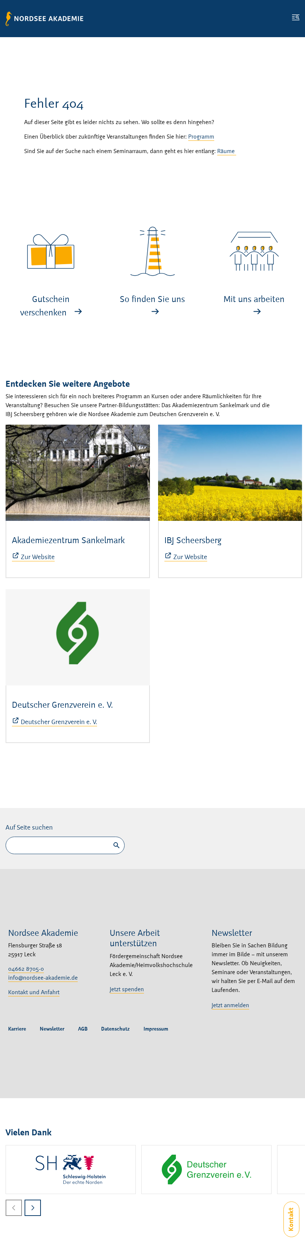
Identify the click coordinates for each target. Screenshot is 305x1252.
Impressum (156, 1029)
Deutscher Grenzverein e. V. (62, 705)
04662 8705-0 (26, 969)
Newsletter (52, 1029)
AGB (82, 1029)
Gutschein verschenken (45, 306)
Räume (226, 152)
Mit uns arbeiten (254, 299)
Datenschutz (115, 1029)
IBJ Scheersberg (193, 540)
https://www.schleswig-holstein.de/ (70, 1169)
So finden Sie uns (152, 299)
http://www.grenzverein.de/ (206, 1169)
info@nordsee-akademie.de (43, 978)
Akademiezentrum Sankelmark (68, 540)
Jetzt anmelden (230, 1006)
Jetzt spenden (127, 990)
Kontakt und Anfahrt (34, 993)
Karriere (17, 1029)
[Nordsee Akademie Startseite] (44, 19)
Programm (201, 137)
